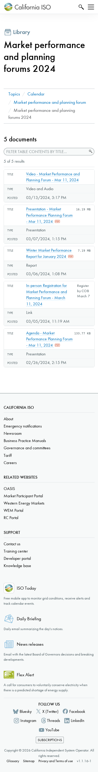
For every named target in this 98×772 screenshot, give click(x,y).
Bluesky (26, 711)
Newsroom (13, 433)
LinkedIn (77, 720)
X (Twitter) (50, 711)
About (8, 418)
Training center (16, 551)
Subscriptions (50, 740)
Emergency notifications (23, 426)
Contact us (12, 543)
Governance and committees (27, 447)
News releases (30, 644)
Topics (14, 94)
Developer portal (17, 558)
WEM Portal (13, 510)
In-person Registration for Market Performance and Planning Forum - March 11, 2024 (46, 294)
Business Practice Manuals (25, 440)
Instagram (28, 720)
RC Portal (11, 517)
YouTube (52, 729)
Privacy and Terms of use (55, 761)
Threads (53, 720)
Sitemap (28, 761)
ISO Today (26, 588)
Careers (10, 462)
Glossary (13, 761)
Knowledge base (17, 565)
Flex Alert (25, 675)
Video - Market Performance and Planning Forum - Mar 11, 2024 (53, 177)
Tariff (8, 455)
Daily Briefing (29, 619)
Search (80, 7)
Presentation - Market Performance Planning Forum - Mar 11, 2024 (49, 215)
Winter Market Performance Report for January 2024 (49, 253)
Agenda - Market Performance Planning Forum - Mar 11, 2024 (49, 339)
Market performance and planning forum (50, 102)
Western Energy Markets (24, 503)
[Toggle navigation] (91, 7)
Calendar (35, 94)
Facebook (77, 711)
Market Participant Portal (23, 495)
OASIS (9, 488)
